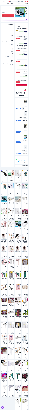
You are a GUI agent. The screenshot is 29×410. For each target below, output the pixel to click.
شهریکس (25, 64)
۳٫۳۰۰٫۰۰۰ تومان (25, 82)
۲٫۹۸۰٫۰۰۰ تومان (25, 61)
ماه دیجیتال (26, 75)
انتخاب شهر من (21, 95)
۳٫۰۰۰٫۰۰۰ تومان (25, 71)
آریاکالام (25, 53)
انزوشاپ (26, 134)
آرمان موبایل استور (25, 111)
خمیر (23, 75)
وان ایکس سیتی (24, 30)
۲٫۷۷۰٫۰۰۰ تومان (25, 49)
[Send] (26, 19)
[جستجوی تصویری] (11, 1)
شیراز (21, 30)
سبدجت (26, 144)
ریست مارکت (24, 41)
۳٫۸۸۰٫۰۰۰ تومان (25, 37)
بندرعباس (23, 53)
